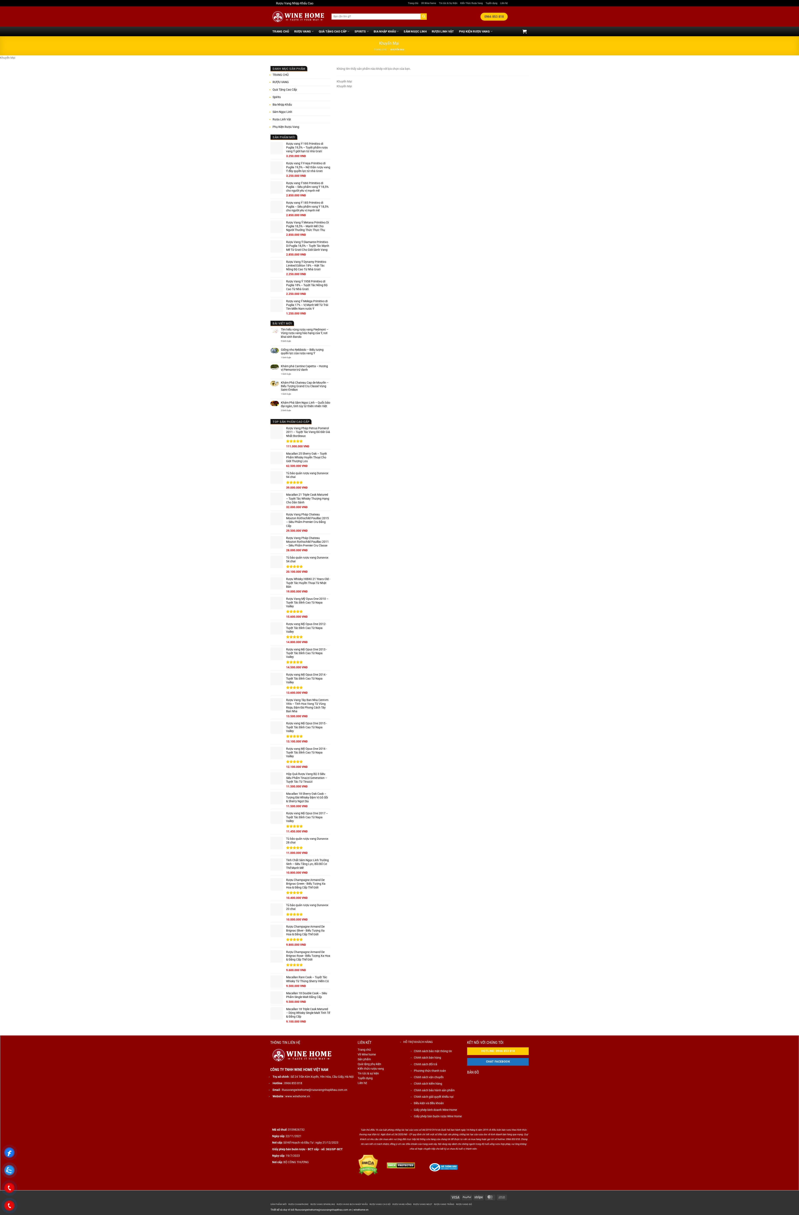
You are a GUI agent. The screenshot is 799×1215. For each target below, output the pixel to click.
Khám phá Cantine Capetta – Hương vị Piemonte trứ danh (304, 367)
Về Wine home (428, 3)
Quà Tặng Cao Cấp (333, 31)
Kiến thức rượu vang (371, 1068)
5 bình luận (290, 341)
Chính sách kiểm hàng (428, 1083)
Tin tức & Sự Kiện (448, 3)
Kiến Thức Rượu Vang (471, 3)
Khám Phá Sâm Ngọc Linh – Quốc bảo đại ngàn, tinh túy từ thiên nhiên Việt (305, 404)
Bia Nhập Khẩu (385, 31)
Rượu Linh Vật (443, 31)
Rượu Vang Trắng (444, 1204)
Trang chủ (413, 3)
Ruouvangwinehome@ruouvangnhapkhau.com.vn (323, 1209)
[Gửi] (424, 16)
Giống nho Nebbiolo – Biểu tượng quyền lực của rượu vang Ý (302, 351)
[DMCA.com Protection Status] (368, 1165)
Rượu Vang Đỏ (464, 1204)
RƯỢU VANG (302, 31)
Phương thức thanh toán (430, 1070)
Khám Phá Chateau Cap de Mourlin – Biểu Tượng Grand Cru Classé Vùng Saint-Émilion (305, 386)
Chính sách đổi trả (425, 1064)
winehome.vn (361, 1209)
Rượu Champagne (298, 1204)
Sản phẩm (364, 1059)
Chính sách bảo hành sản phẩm (434, 1090)
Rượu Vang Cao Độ (380, 1204)
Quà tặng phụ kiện (369, 1064)
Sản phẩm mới (278, 1204)
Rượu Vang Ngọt (422, 1204)
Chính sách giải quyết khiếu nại (433, 1096)
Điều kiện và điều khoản (429, 1103)
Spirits (360, 31)
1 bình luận (290, 357)
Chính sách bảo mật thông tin (433, 1051)
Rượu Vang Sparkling (322, 1204)
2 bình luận (288, 410)
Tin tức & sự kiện (368, 1073)
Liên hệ (504, 3)
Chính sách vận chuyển (429, 1077)
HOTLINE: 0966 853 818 (498, 1051)
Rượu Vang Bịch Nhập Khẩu (352, 1204)
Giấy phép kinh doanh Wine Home (435, 1109)
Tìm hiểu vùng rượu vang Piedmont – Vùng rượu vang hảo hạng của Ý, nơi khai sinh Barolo (304, 333)
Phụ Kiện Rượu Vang (474, 31)
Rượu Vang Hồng (402, 1204)
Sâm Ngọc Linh (415, 31)
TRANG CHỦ (280, 31)
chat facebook (498, 1061)
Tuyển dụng (491, 3)
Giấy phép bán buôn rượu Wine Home (438, 1116)
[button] (524, 31)
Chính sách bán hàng (427, 1057)
